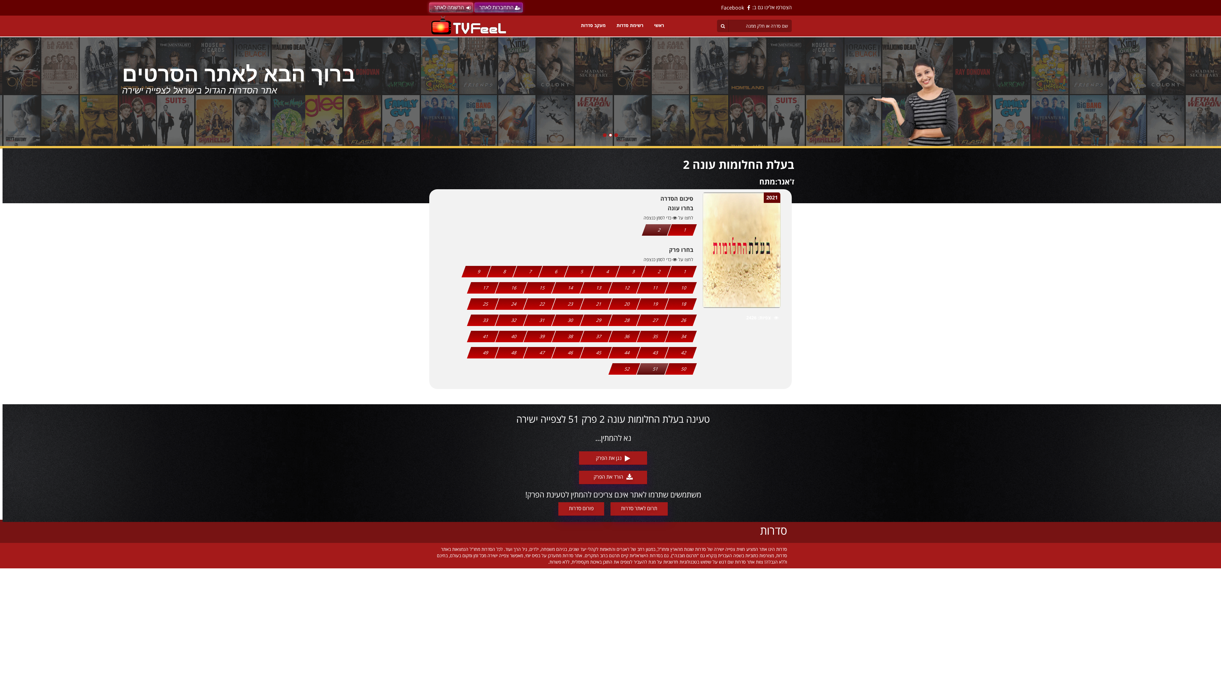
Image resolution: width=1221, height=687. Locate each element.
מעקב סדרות (593, 25)
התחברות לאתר (496, 7)
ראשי (659, 25)
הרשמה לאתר (449, 7)
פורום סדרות (581, 508)
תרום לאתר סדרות (639, 508)
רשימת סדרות (630, 25)
